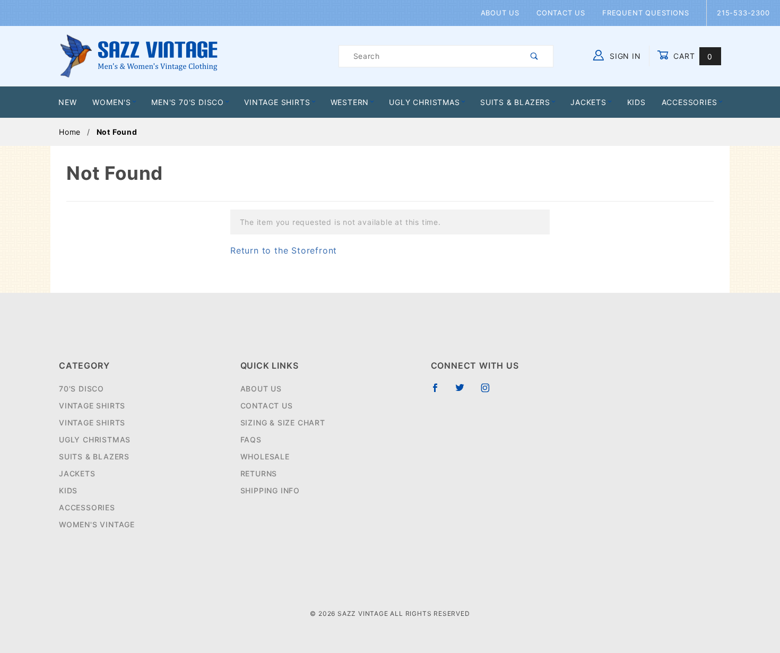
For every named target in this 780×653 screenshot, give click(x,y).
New (67, 102)
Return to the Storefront (283, 250)
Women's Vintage (97, 524)
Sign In (623, 55)
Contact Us (560, 12)
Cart (692, 55)
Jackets (588, 102)
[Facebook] (439, 392)
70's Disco (81, 388)
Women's (111, 102)
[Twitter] (464, 392)
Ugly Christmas (424, 102)
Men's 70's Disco (187, 102)
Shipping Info (270, 490)
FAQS (251, 439)
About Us (500, 12)
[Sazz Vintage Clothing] (139, 55)
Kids (636, 102)
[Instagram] (490, 392)
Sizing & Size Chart (282, 422)
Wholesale (265, 456)
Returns (259, 473)
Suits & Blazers (515, 102)
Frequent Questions (645, 12)
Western (350, 102)
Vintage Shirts (277, 102)
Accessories (689, 102)
